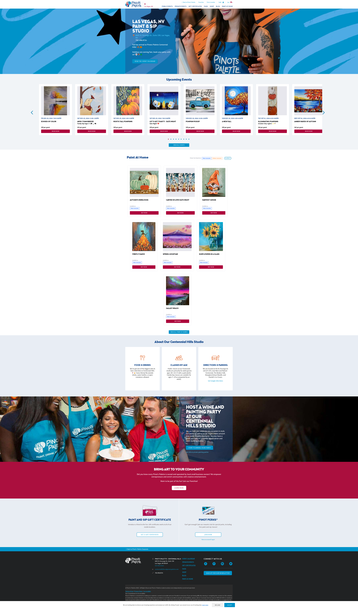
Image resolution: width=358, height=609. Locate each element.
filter (227, 158)
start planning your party (199, 448)
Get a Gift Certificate (150, 535)
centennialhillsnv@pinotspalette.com (167, 569)
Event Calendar (188, 559)
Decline (217, 605)
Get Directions (159, 566)
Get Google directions (215, 381)
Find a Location (211, 2)
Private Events (180, 6)
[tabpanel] (55, 109)
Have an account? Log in (208, 539)
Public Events (167, 6)
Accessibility (147, 591)
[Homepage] (138, 560)
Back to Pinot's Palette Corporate (137, 549)
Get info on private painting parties (197, 452)
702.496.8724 (141, 40)
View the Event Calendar (145, 61)
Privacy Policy (138, 591)
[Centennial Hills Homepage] (133, 4)
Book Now (55, 131)
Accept (229, 605)
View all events (179, 145)
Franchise (201, 2)
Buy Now (144, 213)
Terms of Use (129, 591)
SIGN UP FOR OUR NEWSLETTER (218, 573)
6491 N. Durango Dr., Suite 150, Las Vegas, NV (153, 36)
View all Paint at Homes (179, 332)
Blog (218, 6)
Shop (212, 6)
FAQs (206, 6)
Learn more (205, 605)
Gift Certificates (195, 6)
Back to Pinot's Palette (189, 2)
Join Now (208, 535)
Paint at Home (227, 6)
